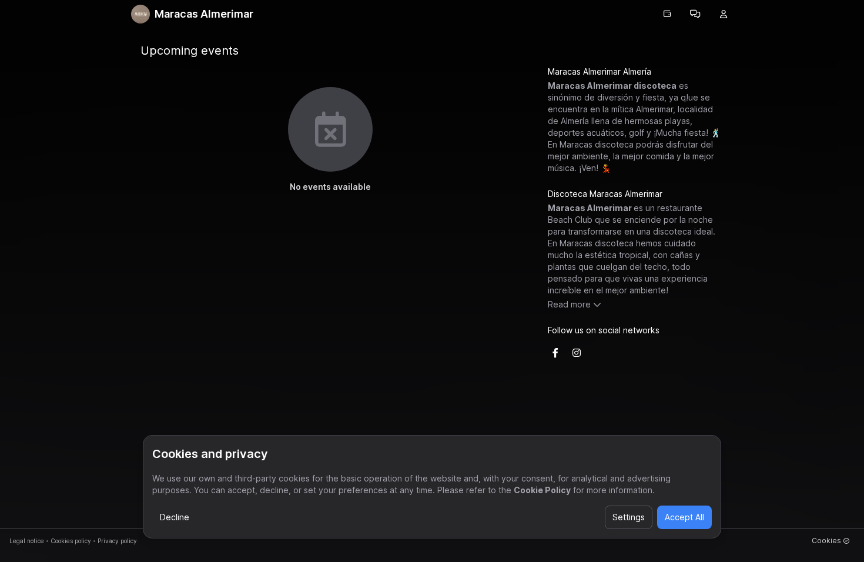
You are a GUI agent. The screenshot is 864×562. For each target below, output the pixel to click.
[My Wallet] (667, 14)
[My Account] (723, 14)
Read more (569, 304)
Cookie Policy (542, 490)
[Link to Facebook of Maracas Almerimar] (555, 352)
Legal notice (26, 540)
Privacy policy (117, 540)
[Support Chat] (695, 14)
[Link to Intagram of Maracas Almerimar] (576, 352)
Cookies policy (71, 540)
